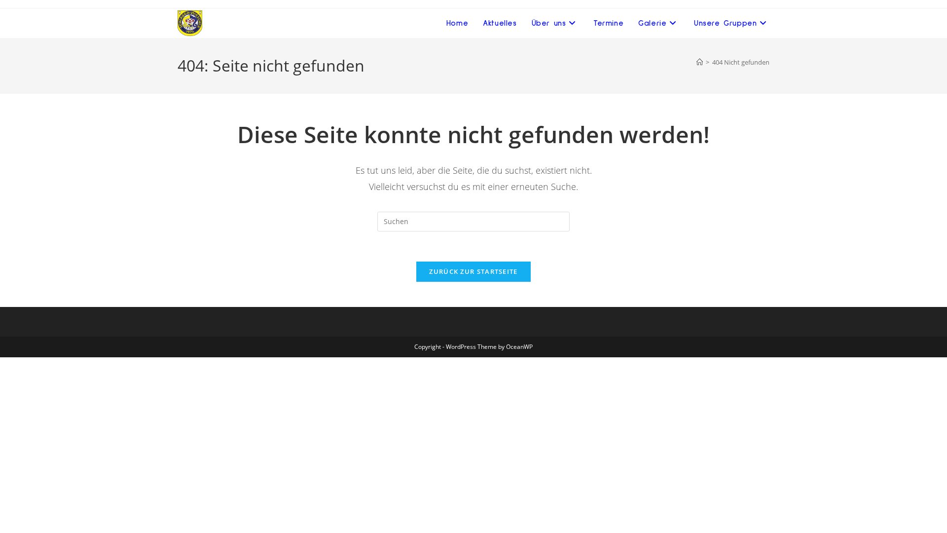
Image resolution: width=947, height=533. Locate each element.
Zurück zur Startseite (473, 271)
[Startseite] (699, 62)
